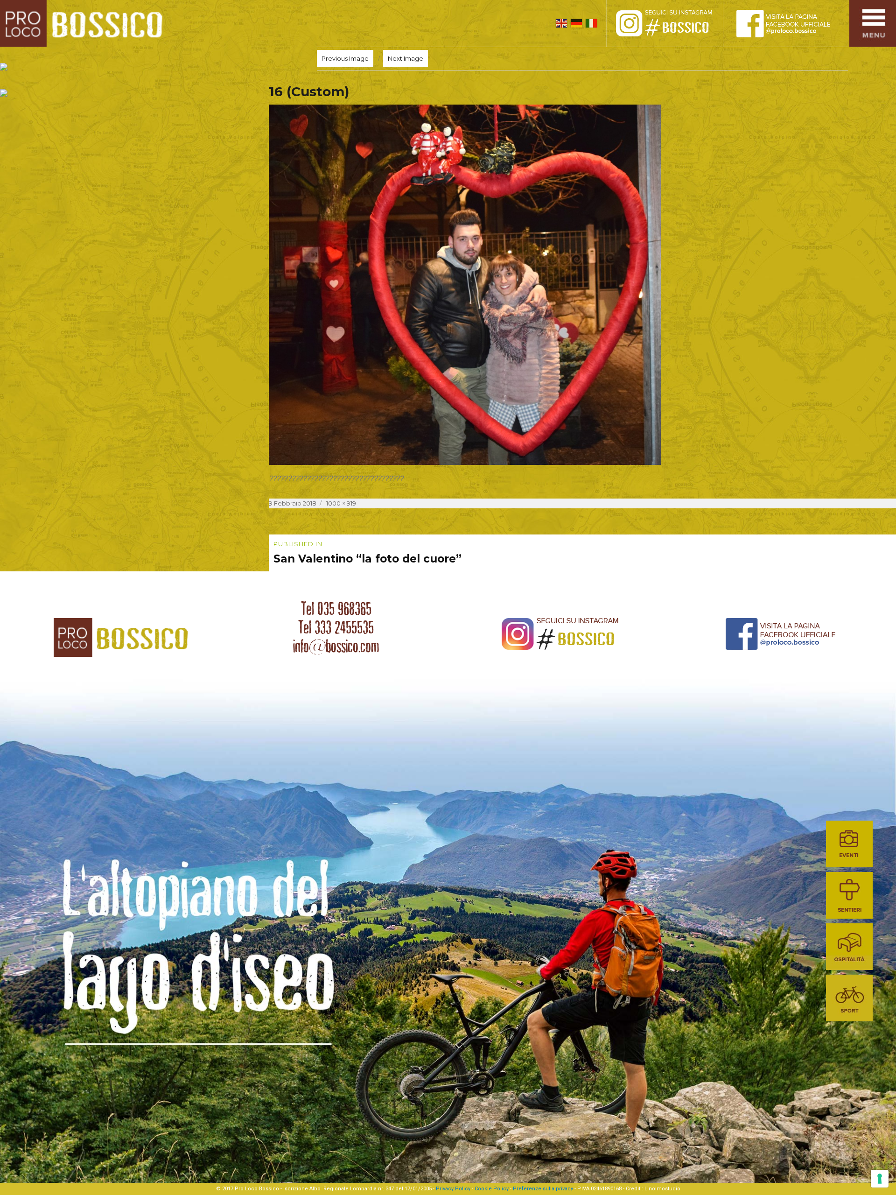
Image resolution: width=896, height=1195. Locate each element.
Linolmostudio (662, 1189)
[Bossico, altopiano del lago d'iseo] (84, 23)
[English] (561, 23)
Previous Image (345, 58)
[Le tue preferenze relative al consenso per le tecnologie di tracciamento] (880, 1179)
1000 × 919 (341, 503)
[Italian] (591, 23)
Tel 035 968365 (336, 608)
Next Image (405, 58)
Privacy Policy (453, 1189)
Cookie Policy (492, 1189)
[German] (576, 23)
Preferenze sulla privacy (543, 1189)
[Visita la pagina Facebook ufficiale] (791, 23)
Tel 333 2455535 (336, 627)
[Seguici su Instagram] (674, 23)
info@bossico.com (336, 646)
